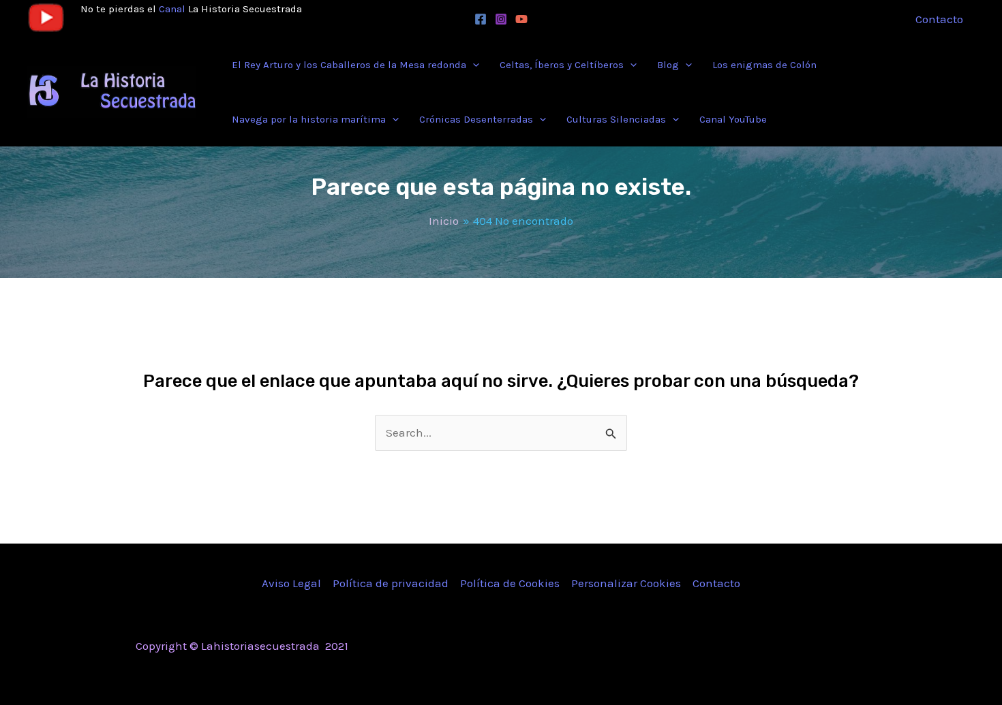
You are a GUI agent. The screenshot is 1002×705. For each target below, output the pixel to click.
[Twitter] (760, 647)
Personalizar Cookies (626, 583)
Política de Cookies (510, 583)
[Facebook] (480, 19)
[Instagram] (501, 19)
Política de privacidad (391, 583)
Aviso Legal (291, 583)
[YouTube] (521, 19)
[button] (472, 64)
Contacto (716, 583)
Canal (172, 9)
